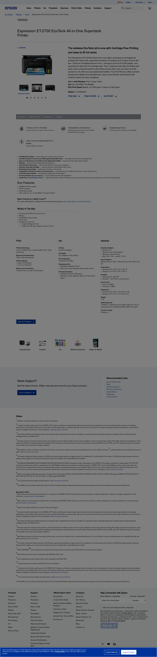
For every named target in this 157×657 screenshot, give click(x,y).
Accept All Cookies (129, 652)
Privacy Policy (60, 651)
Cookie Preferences (112, 652)
